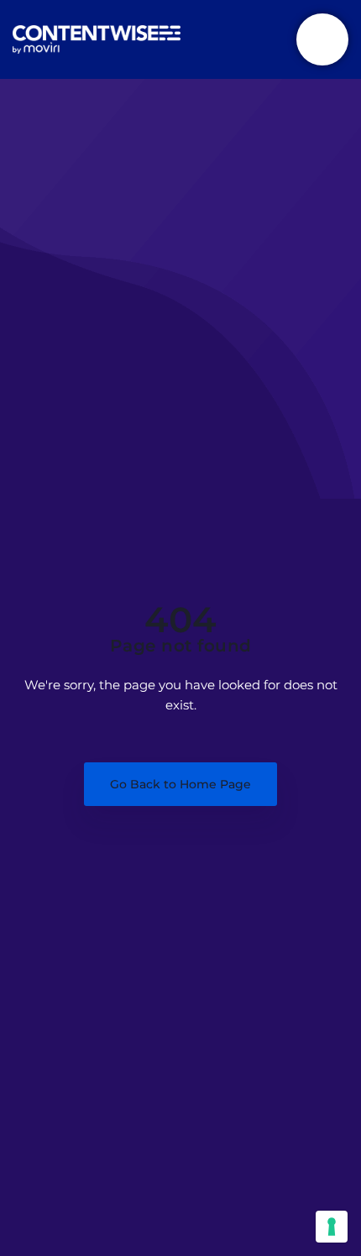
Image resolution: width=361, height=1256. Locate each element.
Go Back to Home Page (180, 784)
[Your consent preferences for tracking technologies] (332, 1227)
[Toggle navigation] (322, 39)
